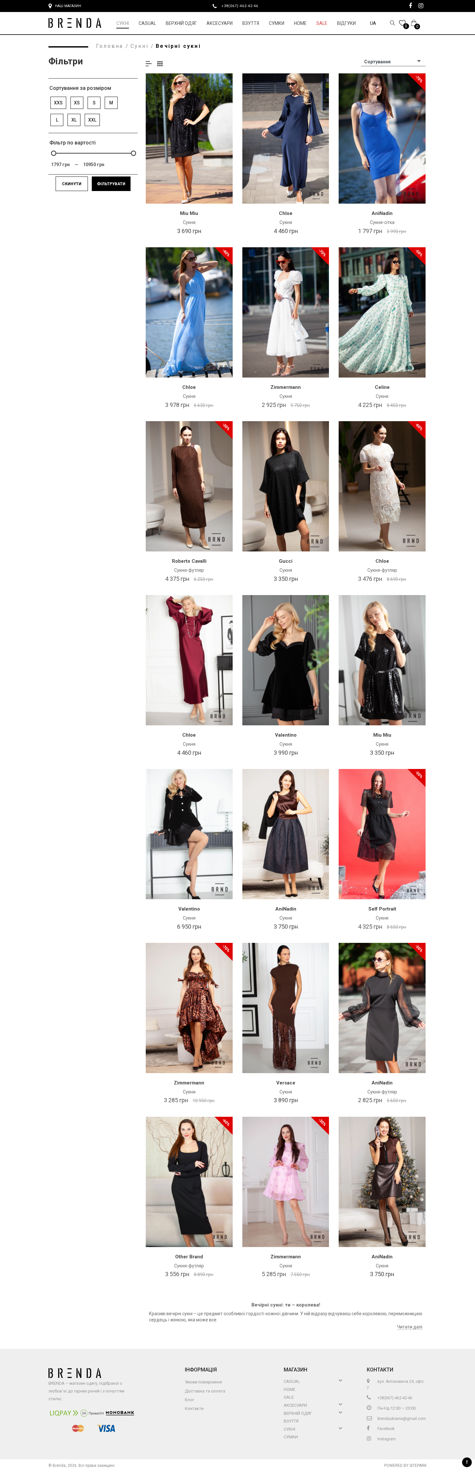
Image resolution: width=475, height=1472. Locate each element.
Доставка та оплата (205, 1391)
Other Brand (189, 1257)
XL (74, 120)
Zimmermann (285, 387)
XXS (58, 102)
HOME (300, 23)
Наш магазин (68, 6)
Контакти (194, 1408)
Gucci (285, 561)
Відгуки (346, 23)
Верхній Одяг (181, 23)
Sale (321, 23)
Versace (285, 1083)
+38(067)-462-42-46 (242, 6)
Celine (382, 387)
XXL (92, 120)
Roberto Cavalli (189, 561)
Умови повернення (203, 1382)
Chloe (285, 213)
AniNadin (382, 213)
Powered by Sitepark (405, 1465)
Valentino (286, 735)
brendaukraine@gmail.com (401, 1418)
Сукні (122, 23)
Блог (189, 1399)
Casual (147, 23)
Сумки (276, 23)
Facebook (385, 1428)
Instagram (386, 1439)
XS (77, 102)
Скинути (71, 184)
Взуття (250, 23)
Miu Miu (189, 213)
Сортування (377, 61)
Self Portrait (382, 909)
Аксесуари (219, 23)
